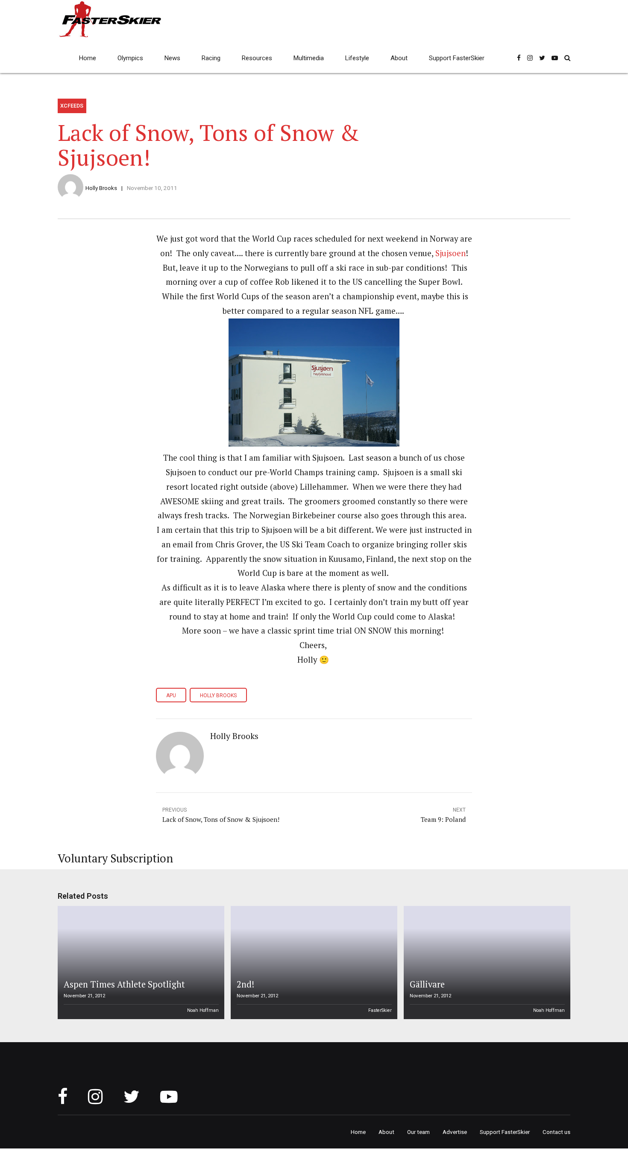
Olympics (130, 58)
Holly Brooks (101, 187)
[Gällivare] (486, 962)
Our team (418, 1131)
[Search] (567, 58)
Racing (211, 58)
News (172, 58)
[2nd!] (313, 962)
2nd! (245, 984)
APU (171, 695)
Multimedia (308, 58)
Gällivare (427, 984)
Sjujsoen (450, 253)
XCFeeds (71, 105)
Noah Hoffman (203, 1010)
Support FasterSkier (456, 58)
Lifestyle (357, 58)
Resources (257, 58)
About (399, 58)
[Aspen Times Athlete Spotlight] (140, 962)
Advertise (455, 1131)
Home (87, 58)
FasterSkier (380, 1010)
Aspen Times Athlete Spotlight (124, 984)
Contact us (556, 1131)
